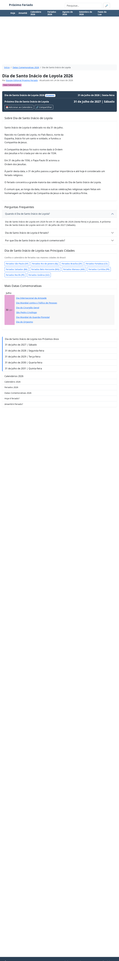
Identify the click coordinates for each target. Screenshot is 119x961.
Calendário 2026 (35, 13)
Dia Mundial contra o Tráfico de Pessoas (36, 302)
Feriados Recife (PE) (15, 275)
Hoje (12, 13)
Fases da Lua (102, 13)
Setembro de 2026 (85, 13)
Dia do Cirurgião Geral (27, 307)
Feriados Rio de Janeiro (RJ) (45, 263)
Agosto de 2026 (67, 13)
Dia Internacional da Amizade (31, 297)
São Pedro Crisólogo (26, 312)
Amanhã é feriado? (13, 404)
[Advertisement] (59, 41)
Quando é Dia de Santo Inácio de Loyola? (27, 213)
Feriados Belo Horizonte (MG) (45, 269)
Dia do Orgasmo (24, 321)
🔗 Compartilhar (44, 107)
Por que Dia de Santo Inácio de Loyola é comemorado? (35, 240)
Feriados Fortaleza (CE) (97, 263)
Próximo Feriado (21, 5)
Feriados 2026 (51, 13)
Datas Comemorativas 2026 (26, 67)
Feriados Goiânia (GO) (38, 275)
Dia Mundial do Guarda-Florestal (33, 317)
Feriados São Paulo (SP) (17, 263)
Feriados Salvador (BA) (16, 269)
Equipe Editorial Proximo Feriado (22, 80)
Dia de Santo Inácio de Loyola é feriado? (27, 232)
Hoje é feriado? (11, 398)
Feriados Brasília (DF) (72, 263)
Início (7, 67)
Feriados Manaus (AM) (74, 269)
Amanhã (23, 13)
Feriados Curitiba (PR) (99, 269)
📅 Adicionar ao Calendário (19, 107)
